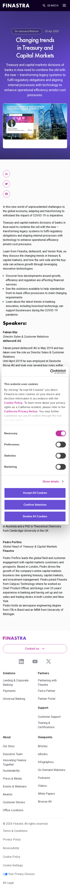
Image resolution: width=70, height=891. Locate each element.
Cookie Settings (13, 865)
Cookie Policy (13, 402)
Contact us (32, 648)
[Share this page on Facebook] (6, 194)
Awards (7, 794)
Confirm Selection (35, 504)
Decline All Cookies (35, 516)
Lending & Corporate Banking (16, 682)
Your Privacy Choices (21, 874)
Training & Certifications (46, 725)
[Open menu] (64, 5)
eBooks (43, 754)
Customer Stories (14, 802)
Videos (42, 785)
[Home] (16, 6)
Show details (51, 481)
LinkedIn (21, 661)
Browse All (45, 801)
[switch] (61, 444)
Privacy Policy (12, 839)
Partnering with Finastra (47, 682)
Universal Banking (14, 698)
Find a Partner (46, 691)
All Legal (8, 883)
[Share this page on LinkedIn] (6, 173)
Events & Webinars (15, 786)
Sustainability (11, 770)
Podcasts (44, 778)
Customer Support (49, 716)
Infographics (46, 762)
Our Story (9, 746)
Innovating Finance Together (14, 762)
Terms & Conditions (15, 831)
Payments (9, 691)
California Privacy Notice (21, 411)
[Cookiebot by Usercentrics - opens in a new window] (50, 371)
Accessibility (11, 848)
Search (53, 5)
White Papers (46, 793)
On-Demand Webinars (51, 770)
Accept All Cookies (35, 492)
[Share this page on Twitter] (6, 183)
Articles (43, 746)
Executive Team (13, 754)
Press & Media (12, 778)
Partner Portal (46, 698)
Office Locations (13, 810)
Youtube (35, 661)
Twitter (49, 661)
